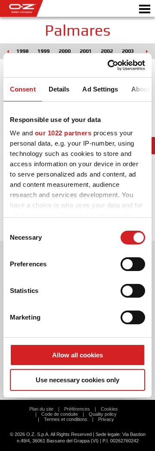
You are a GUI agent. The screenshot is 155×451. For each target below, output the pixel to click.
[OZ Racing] (39, 8)
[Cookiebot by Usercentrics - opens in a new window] (109, 65)
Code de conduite (59, 414)
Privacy (106, 419)
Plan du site (41, 408)
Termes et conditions (65, 419)
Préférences (77, 408)
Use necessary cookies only (77, 380)
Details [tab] (59, 89)
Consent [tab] (23, 89)
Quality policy (103, 414)
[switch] (133, 264)
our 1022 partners (63, 133)
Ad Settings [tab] (100, 89)
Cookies (109, 408)
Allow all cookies (77, 355)
